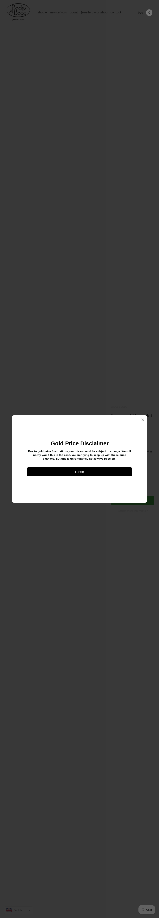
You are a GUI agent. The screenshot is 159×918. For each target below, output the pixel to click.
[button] (142, 419)
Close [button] (79, 472)
